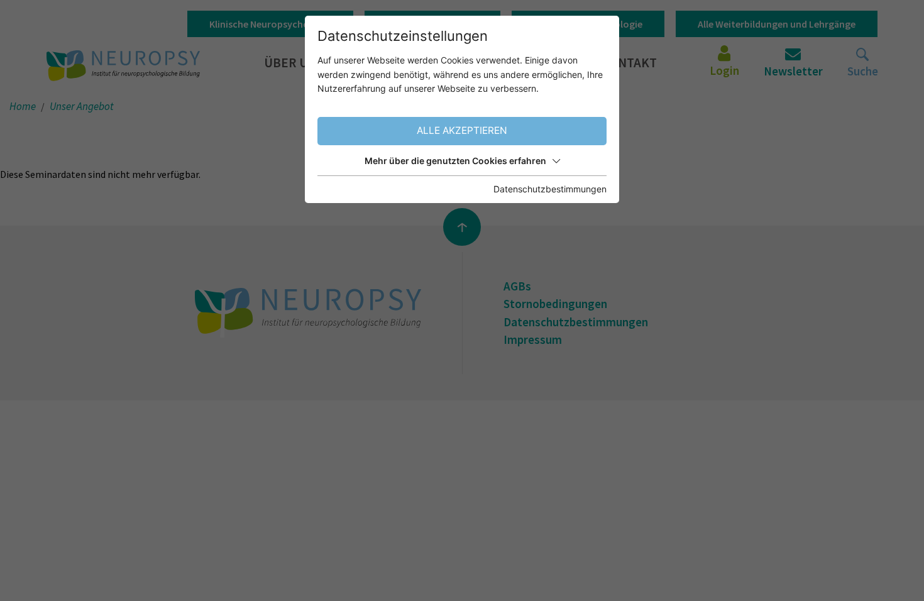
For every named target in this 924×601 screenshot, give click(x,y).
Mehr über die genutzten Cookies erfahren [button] (455, 160)
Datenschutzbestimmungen (550, 189)
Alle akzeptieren (462, 130)
